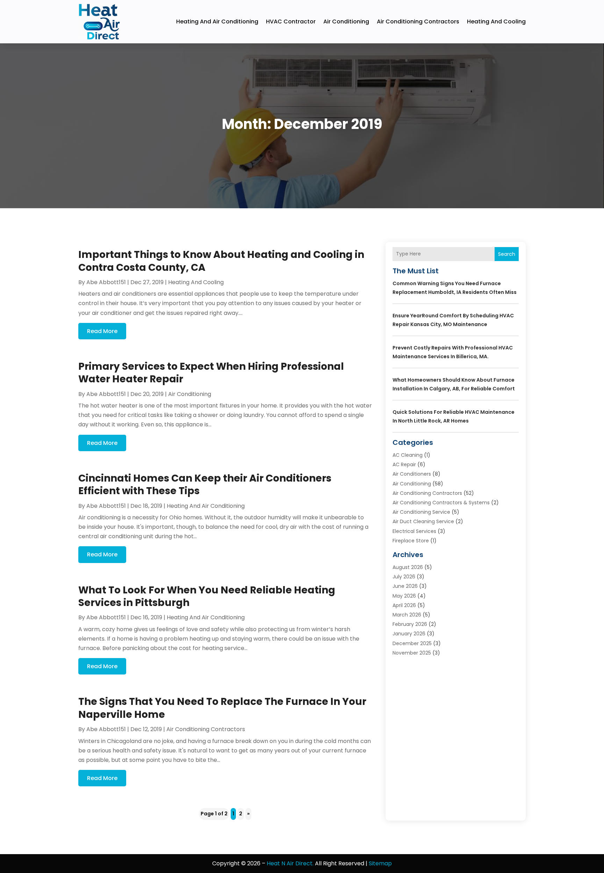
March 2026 (407, 614)
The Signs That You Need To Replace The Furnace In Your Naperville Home (222, 708)
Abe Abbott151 (106, 282)
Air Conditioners (412, 473)
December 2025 (412, 643)
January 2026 (409, 633)
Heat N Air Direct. (290, 863)
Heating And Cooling (496, 21)
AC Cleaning (408, 455)
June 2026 (405, 586)
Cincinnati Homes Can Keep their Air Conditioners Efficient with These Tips (204, 484)
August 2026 (408, 567)
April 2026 (404, 605)
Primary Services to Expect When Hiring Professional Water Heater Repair (211, 373)
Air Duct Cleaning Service (423, 521)
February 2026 (410, 624)
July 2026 (404, 576)
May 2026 (404, 595)
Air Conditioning (346, 21)
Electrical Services (414, 531)
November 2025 (412, 652)
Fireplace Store (411, 540)
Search (506, 254)
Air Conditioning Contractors (418, 21)
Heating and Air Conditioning (217, 21)
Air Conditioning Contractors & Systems (441, 502)
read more (102, 331)
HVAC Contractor (291, 21)
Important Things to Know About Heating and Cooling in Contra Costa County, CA (221, 261)
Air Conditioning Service (421, 511)
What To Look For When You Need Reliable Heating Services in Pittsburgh (206, 596)
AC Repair (404, 464)
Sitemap (380, 863)
